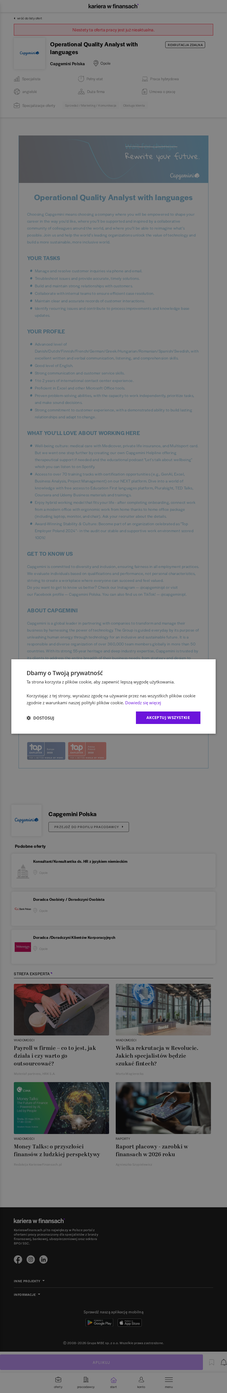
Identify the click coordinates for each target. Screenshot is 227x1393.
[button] (40, 718)
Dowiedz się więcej (143, 702)
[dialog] (113, 696)
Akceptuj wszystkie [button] (168, 717)
